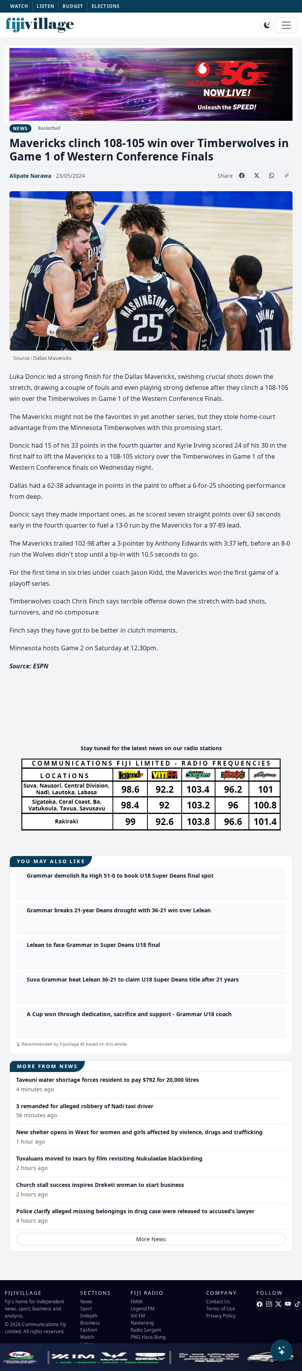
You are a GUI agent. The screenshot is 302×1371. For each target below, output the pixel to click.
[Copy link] (287, 175)
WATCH (19, 6)
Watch (87, 1337)
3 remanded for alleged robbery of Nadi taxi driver (84, 1106)
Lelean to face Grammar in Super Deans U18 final (93, 944)
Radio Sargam (146, 1330)
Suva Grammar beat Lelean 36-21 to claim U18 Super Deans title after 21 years (133, 979)
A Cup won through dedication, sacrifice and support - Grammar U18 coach (129, 1014)
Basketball (49, 128)
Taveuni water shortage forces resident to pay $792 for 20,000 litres (107, 1079)
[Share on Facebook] (242, 175)
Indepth (88, 1315)
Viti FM (138, 1315)
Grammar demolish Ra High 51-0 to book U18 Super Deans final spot (120, 875)
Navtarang (142, 1322)
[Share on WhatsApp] (272, 175)
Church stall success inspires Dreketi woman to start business (100, 1184)
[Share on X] (257, 175)
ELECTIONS (106, 6)
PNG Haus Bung (148, 1337)
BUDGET (73, 6)
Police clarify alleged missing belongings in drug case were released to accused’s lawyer (135, 1211)
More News (151, 1239)
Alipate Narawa (30, 175)
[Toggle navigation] (286, 25)
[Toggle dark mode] (267, 25)
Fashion (88, 1330)
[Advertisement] (152, 714)
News (86, 1301)
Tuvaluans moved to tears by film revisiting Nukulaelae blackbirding (109, 1158)
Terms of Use (220, 1308)
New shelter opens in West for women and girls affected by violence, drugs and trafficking (139, 1132)
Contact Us (218, 1301)
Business (90, 1322)
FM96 (137, 1301)
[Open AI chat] (282, 1351)
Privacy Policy (221, 1315)
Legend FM (143, 1308)
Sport (86, 1308)
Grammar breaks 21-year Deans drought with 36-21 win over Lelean (119, 910)
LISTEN (46, 6)
